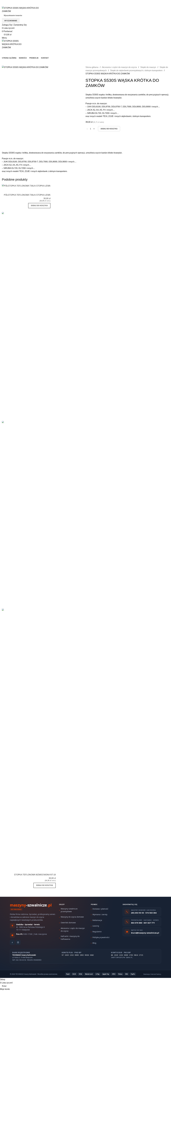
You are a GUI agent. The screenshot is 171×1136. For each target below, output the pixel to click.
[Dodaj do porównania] (34, 190)
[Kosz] (2, 51)
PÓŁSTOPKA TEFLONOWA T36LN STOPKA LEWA (27, 195)
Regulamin (97, 931)
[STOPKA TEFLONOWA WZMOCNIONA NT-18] (29, 842)
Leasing (96, 926)
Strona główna (92, 67)
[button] (39, 205)
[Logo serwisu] (20, 9)
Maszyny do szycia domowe (72, 917)
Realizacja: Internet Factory (152, 974)
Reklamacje (97, 920)
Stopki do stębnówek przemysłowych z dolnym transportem (136, 70)
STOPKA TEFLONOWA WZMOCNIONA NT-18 (35, 875)
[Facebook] (12, 942)
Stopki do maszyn (148, 67)
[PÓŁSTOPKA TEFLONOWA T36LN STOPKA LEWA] (26, 186)
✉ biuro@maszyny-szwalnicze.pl (38, 2)
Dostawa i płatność (100, 909)
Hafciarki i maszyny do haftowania (70, 937)
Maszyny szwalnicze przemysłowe (69, 910)
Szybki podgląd (40, 190)
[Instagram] (18, 942)
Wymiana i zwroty (100, 914)
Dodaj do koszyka (109, 129)
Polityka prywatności (101, 937)
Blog (94, 943)
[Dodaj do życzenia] (47, 190)
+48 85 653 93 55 (9, 5)
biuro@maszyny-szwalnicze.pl (34, 5)
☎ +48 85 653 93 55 (11, 2)
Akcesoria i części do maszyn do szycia (119, 67)
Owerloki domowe (68, 922)
